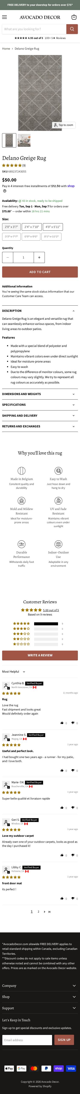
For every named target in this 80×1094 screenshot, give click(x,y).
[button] (12, 165)
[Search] (72, 29)
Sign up (64, 1040)
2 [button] (38, 912)
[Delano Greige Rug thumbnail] (9, 140)
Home (6, 49)
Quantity (7, 248)
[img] (11, 693)
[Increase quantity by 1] (39, 257)
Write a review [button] (40, 655)
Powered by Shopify (40, 1086)
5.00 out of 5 (51, 610)
